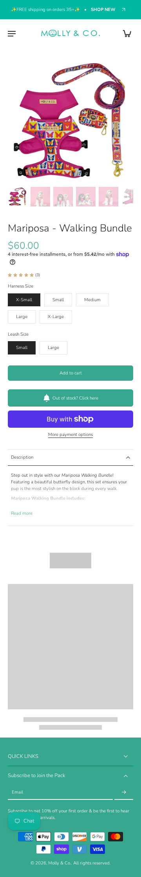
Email (17, 792)
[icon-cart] (124, 33)
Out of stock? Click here (75, 398)
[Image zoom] (70, 121)
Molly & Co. (59, 863)
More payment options (70, 435)
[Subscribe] (123, 792)
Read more (22, 513)
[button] (70, 373)
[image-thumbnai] (17, 196)
